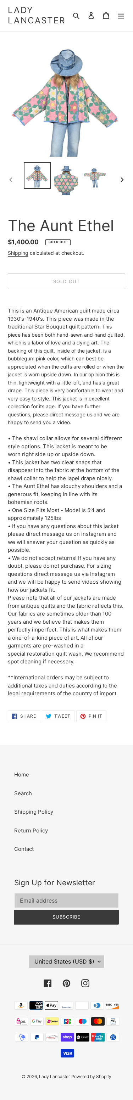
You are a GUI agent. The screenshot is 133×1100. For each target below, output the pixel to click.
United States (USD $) (64, 961)
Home (21, 774)
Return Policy (31, 830)
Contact (24, 849)
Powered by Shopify (91, 1076)
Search (23, 793)
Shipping (18, 253)
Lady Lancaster (37, 15)
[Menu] (120, 15)
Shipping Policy (33, 811)
